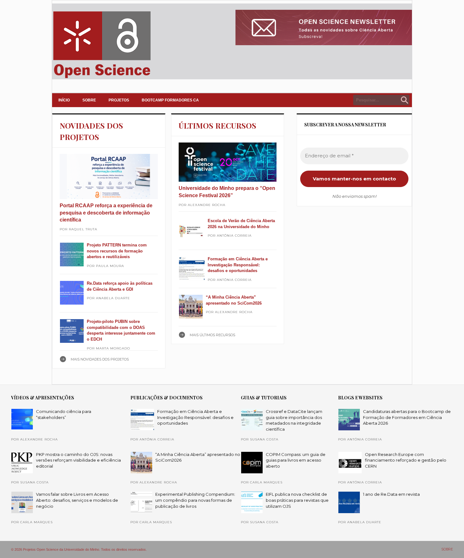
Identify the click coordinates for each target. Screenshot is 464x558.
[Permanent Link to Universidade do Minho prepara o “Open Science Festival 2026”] (228, 162)
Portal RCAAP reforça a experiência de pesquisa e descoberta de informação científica (106, 212)
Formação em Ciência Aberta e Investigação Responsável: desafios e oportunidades (238, 265)
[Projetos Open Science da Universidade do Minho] (102, 78)
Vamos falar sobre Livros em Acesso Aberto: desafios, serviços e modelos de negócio (77, 500)
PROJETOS (119, 100)
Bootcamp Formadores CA (170, 100)
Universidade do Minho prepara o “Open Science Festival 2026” (227, 191)
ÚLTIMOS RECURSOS (217, 125)
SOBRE (89, 100)
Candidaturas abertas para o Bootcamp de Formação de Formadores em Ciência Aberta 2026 (407, 417)
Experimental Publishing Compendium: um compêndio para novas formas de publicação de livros (195, 500)
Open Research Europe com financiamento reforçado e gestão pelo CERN (405, 460)
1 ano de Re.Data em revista (391, 494)
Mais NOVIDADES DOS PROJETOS (100, 359)
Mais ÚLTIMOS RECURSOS (212, 335)
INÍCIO (64, 100)
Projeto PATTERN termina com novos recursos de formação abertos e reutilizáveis (117, 251)
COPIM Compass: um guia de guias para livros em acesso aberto (295, 460)
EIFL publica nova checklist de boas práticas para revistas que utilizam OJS (297, 500)
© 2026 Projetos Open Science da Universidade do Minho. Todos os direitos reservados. (79, 549)
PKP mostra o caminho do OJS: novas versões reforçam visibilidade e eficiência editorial (78, 460)
